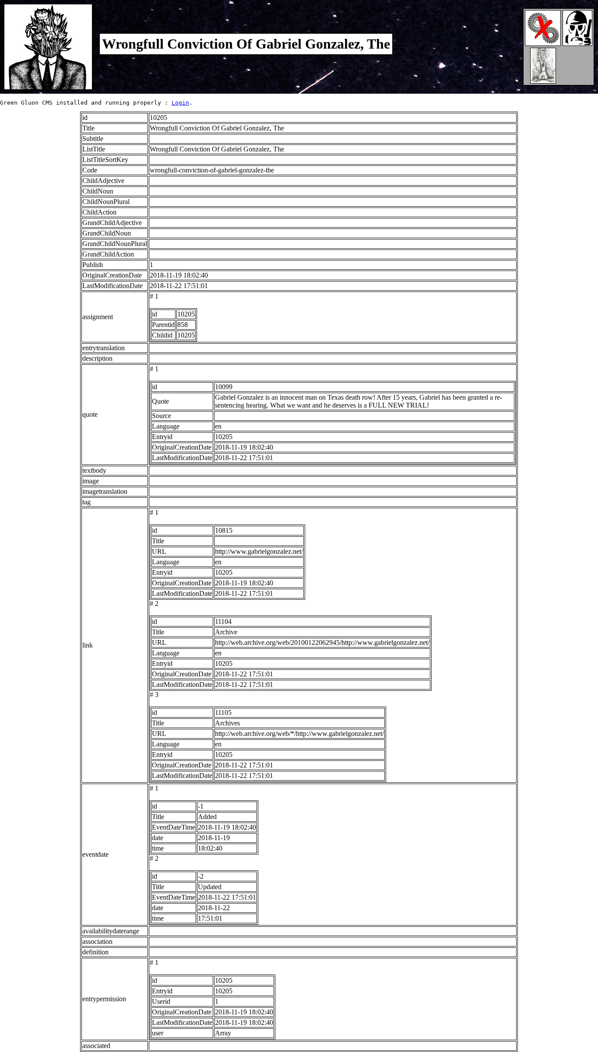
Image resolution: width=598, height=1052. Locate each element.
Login (180, 102)
